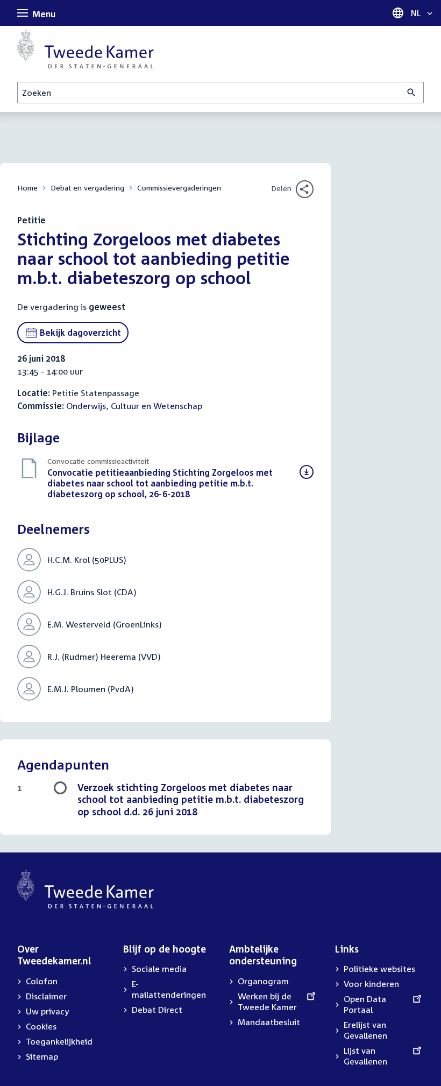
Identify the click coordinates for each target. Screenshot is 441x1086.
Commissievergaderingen (179, 187)
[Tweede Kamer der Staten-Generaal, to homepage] (85, 49)
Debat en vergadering (87, 187)
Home (27, 187)
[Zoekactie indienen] (412, 92)
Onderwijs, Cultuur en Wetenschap (134, 405)
